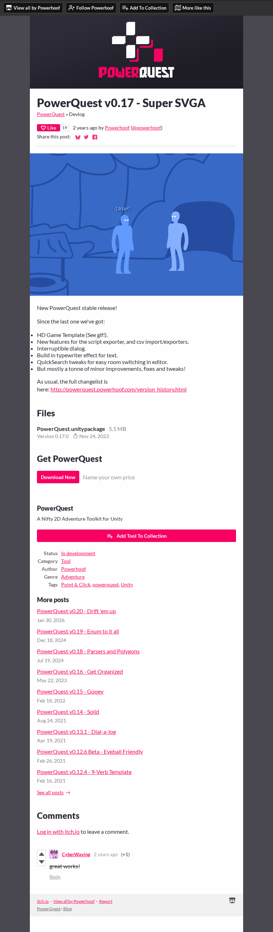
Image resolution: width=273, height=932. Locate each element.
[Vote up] (41, 854)
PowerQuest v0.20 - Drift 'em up (76, 610)
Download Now (58, 477)
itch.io (43, 901)
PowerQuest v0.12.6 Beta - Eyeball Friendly (90, 751)
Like (51, 128)
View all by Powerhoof (74, 901)
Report (105, 901)
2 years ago (106, 854)
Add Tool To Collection (142, 536)
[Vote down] (41, 862)
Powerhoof (117, 128)
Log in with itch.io (58, 831)
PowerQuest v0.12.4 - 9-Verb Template (84, 771)
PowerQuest (51, 114)
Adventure (73, 577)
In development (78, 553)
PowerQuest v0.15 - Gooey (70, 691)
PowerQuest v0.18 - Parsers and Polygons (88, 651)
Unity (127, 585)
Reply (55, 877)
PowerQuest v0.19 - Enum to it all (78, 631)
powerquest (105, 585)
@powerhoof (146, 128)
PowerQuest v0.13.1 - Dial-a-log (76, 731)
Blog (67, 908)
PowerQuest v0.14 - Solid (68, 711)
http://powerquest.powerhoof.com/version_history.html (118, 389)
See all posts (50, 792)
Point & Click (75, 585)
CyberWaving (76, 854)
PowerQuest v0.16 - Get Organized (80, 671)
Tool (66, 561)
